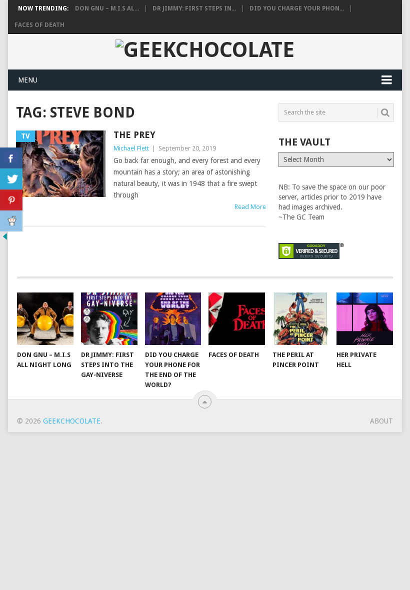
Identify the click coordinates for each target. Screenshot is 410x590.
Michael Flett (131, 148)
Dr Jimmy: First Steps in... (194, 8)
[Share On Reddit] (11, 221)
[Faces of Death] (236, 318)
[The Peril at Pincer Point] (300, 318)
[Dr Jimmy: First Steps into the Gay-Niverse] (109, 318)
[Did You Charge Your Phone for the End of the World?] (173, 318)
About (381, 421)
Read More (250, 206)
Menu (28, 80)
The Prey (135, 135)
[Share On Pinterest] (11, 200)
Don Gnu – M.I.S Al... (107, 8)
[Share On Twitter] (11, 179)
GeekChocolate (71, 421)
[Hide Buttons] (5, 239)
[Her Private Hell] (364, 318)
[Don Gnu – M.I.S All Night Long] (45, 318)
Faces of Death (39, 25)
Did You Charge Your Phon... (297, 8)
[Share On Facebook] (11, 158)
